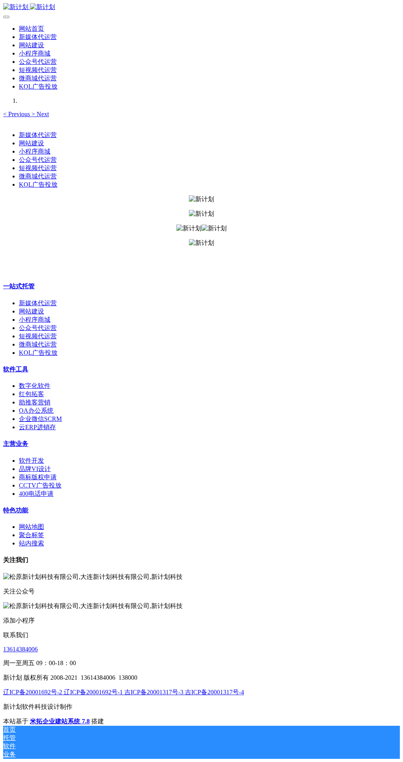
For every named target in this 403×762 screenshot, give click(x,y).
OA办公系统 (36, 410)
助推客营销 (34, 402)
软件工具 (15, 369)
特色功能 (15, 510)
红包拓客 (31, 394)
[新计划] (201, 7)
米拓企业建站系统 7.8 (60, 721)
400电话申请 (36, 493)
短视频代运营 (38, 168)
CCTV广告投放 (40, 485)
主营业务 (15, 443)
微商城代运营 (38, 176)
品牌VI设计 (35, 468)
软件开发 (31, 460)
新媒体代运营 (38, 135)
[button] (17, 114)
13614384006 (20, 649)
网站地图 (31, 526)
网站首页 (31, 28)
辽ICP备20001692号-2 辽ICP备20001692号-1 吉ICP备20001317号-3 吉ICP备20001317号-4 (123, 692)
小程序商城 (34, 151)
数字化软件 (34, 385)
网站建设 (31, 143)
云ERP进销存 (37, 427)
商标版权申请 (38, 477)
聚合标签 (31, 535)
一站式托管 (19, 286)
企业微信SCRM (40, 418)
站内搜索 (31, 543)
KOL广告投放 (38, 184)
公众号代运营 (38, 159)
